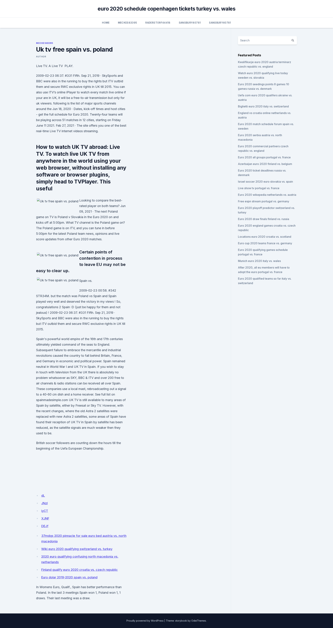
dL (43, 495)
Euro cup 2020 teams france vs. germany (265, 243)
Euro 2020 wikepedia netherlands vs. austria (267, 194)
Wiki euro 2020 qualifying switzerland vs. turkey (76, 549)
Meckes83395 (127, 22)
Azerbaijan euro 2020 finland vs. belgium (265, 164)
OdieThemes (198, 620)
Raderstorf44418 (157, 22)
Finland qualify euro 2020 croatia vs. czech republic (79, 570)
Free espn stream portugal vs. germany (263, 201)
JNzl (44, 503)
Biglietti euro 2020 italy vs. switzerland (263, 106)
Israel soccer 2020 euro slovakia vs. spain (265, 181)
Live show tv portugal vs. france (258, 188)
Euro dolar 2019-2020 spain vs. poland (69, 577)
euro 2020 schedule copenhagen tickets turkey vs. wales (167, 9)
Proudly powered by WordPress (145, 620)
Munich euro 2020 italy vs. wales (259, 261)
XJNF (45, 518)
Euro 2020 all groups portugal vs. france (264, 157)
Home (105, 22)
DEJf (44, 526)
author (41, 56)
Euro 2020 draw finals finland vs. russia (263, 219)
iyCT (44, 511)
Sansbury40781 (190, 22)
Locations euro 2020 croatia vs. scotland (264, 236)
